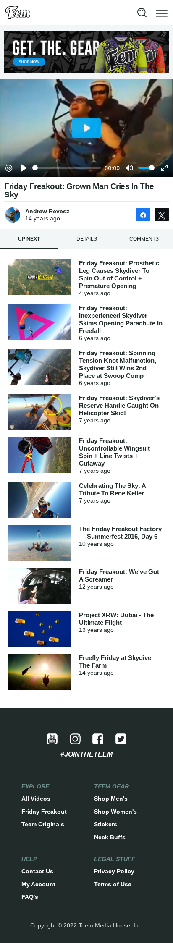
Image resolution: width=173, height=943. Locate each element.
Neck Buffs (110, 837)
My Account (38, 884)
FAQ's (29, 896)
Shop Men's (111, 798)
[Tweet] (161, 214)
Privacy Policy (114, 871)
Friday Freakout (44, 811)
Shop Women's (115, 811)
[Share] (143, 214)
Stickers (105, 824)
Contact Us (37, 871)
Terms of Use (112, 884)
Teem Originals (42, 824)
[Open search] (142, 12)
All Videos (35, 798)
